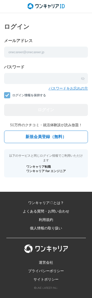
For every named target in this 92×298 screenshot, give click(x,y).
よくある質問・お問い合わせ (46, 211)
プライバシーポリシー (46, 271)
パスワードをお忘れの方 (68, 88)
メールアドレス (18, 40)
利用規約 (46, 219)
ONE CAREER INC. (47, 287)
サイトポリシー (46, 279)
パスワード (14, 66)
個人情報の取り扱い (46, 228)
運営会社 (46, 262)
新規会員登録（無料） (46, 136)
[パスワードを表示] (83, 79)
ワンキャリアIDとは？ (46, 202)
